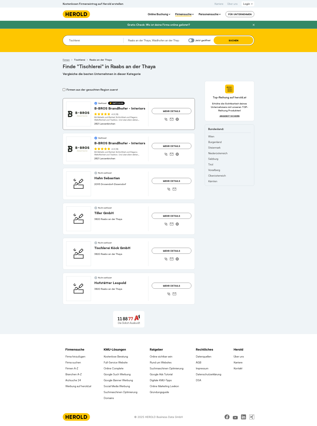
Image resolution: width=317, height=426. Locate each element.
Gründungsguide (159, 392)
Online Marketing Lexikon (164, 386)
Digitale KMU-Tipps (161, 380)
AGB (198, 362)
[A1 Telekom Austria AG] (128, 319)
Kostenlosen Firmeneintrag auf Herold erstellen (93, 3)
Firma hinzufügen (75, 356)
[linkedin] (243, 417)
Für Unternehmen (240, 14)
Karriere (218, 3)
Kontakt (238, 368)
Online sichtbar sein (161, 356)
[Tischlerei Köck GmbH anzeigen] (78, 253)
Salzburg (213, 158)
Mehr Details (171, 111)
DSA (198, 380)
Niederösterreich (218, 153)
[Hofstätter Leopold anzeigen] (78, 288)
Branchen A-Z (73, 374)
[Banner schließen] (254, 25)
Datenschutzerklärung (208, 374)
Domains (109, 398)
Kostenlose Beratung (116, 356)
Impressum (202, 368)
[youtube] (235, 417)
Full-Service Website (116, 362)
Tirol (210, 164)
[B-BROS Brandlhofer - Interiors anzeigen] (78, 114)
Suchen (233, 40)
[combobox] (95, 40)
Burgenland (215, 142)
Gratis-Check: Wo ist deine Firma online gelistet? (158, 24)
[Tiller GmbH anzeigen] (78, 218)
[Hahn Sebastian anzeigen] (78, 183)
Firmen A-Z (71, 368)
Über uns (232, 3)
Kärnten (212, 181)
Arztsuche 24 (73, 380)
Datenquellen (203, 356)
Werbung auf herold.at (78, 386)
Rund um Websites (161, 362)
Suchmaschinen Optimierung (120, 392)
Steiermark (214, 147)
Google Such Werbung (117, 374)
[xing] (251, 417)
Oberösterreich (217, 175)
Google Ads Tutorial (161, 374)
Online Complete (113, 368)
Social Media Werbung (117, 386)
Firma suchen (73, 362)
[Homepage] (76, 14)
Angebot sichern (230, 116)
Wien (211, 136)
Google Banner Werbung (118, 380)
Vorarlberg (214, 170)
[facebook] (227, 417)
